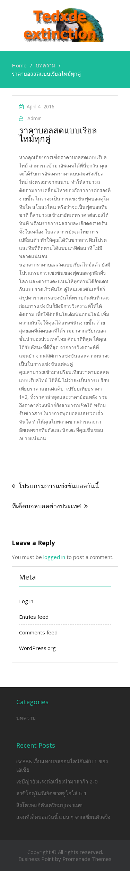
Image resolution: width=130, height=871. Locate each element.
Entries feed (34, 616)
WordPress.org (37, 647)
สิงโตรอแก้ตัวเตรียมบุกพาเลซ (49, 805)
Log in (26, 601)
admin (34, 118)
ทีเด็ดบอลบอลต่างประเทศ (46, 506)
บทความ (26, 717)
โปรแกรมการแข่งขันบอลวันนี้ (59, 486)
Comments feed (38, 632)
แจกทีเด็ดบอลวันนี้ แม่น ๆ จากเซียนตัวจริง (63, 816)
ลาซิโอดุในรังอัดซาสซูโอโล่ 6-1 (51, 793)
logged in (54, 556)
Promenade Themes (87, 858)
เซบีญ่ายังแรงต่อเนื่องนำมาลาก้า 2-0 (57, 781)
